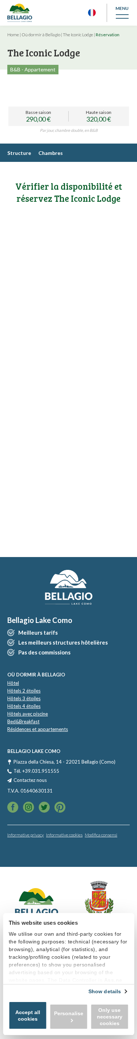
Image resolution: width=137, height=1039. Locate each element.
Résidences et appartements (37, 729)
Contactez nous (30, 780)
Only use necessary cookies (109, 1016)
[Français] (92, 12)
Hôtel (13, 683)
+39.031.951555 (40, 771)
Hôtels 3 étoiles (24, 698)
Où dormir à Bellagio (41, 34)
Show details (104, 991)
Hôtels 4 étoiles (24, 706)
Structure (19, 153)
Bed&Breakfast (23, 721)
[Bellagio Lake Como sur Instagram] (44, 808)
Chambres (50, 153)
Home (13, 34)
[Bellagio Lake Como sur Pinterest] (59, 808)
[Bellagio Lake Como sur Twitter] (28, 808)
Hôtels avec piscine (27, 714)
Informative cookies (64, 835)
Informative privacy (25, 835)
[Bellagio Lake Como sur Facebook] (12, 808)
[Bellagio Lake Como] (19, 13)
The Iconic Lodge (78, 34)
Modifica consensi (101, 835)
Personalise (68, 1013)
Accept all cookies (27, 1015)
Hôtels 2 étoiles (24, 691)
